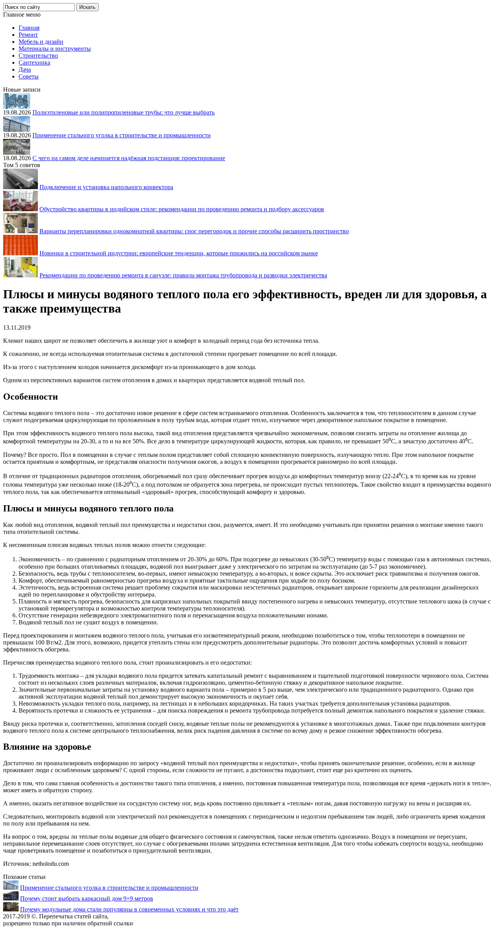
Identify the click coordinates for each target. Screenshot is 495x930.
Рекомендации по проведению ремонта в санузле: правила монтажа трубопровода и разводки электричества (183, 275)
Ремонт (28, 34)
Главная (29, 27)
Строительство (38, 55)
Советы (29, 76)
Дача (25, 69)
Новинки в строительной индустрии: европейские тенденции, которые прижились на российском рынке (178, 253)
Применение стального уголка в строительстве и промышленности (121, 135)
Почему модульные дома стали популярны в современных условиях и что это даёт (129, 909)
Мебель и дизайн (41, 41)
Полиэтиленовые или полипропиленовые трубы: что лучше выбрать (123, 112)
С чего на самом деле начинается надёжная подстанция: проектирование (128, 158)
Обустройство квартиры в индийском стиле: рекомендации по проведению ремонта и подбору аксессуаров (181, 209)
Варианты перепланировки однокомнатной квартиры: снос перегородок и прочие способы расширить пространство (194, 231)
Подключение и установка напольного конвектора (106, 187)
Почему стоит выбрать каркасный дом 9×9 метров (86, 898)
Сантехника (34, 62)
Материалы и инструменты (55, 48)
